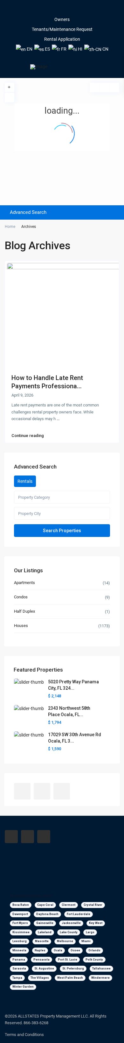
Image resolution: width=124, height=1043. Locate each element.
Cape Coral (45, 904)
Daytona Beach (47, 914)
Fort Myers (20, 923)
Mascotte (42, 941)
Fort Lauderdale (78, 914)
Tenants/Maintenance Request (62, 29)
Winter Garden (23, 986)
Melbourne (65, 941)
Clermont (68, 904)
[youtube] (62, 9)
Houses (21, 625)
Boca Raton (20, 904)
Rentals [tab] (24, 481)
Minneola (19, 950)
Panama (18, 959)
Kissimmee (21, 932)
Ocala (58, 950)
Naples (40, 950)
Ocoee (75, 950)
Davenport (20, 914)
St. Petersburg (73, 968)
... (58, 418)
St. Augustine (44, 968)
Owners (62, 19)
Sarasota (19, 968)
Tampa (17, 977)
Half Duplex (24, 611)
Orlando (94, 950)
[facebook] (53, 9)
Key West (95, 923)
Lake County (69, 932)
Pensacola (41, 959)
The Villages (40, 977)
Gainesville (44, 923)
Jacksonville (71, 923)
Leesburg (19, 941)
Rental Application (62, 39)
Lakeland (45, 932)
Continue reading (27, 435)
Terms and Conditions (24, 1034)
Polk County (94, 959)
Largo (90, 932)
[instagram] (70, 9)
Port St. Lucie (67, 959)
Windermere (100, 977)
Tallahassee (101, 968)
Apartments (24, 582)
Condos (21, 597)
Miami (86, 941)
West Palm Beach (70, 977)
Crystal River (93, 904)
